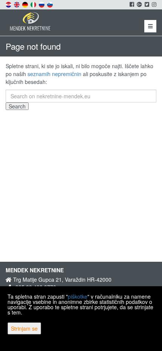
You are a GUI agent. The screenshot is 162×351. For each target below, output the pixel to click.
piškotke (77, 296)
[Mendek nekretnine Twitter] (146, 4)
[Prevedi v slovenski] (50, 4)
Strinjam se (24, 328)
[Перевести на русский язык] (42, 4)
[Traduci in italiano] (34, 4)
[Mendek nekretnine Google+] (139, 4)
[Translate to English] (17, 4)
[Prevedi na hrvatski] (9, 4)
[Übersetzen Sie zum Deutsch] (25, 4)
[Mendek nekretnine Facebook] (131, 4)
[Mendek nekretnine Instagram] (153, 4)
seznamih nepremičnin (54, 74)
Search (17, 106)
